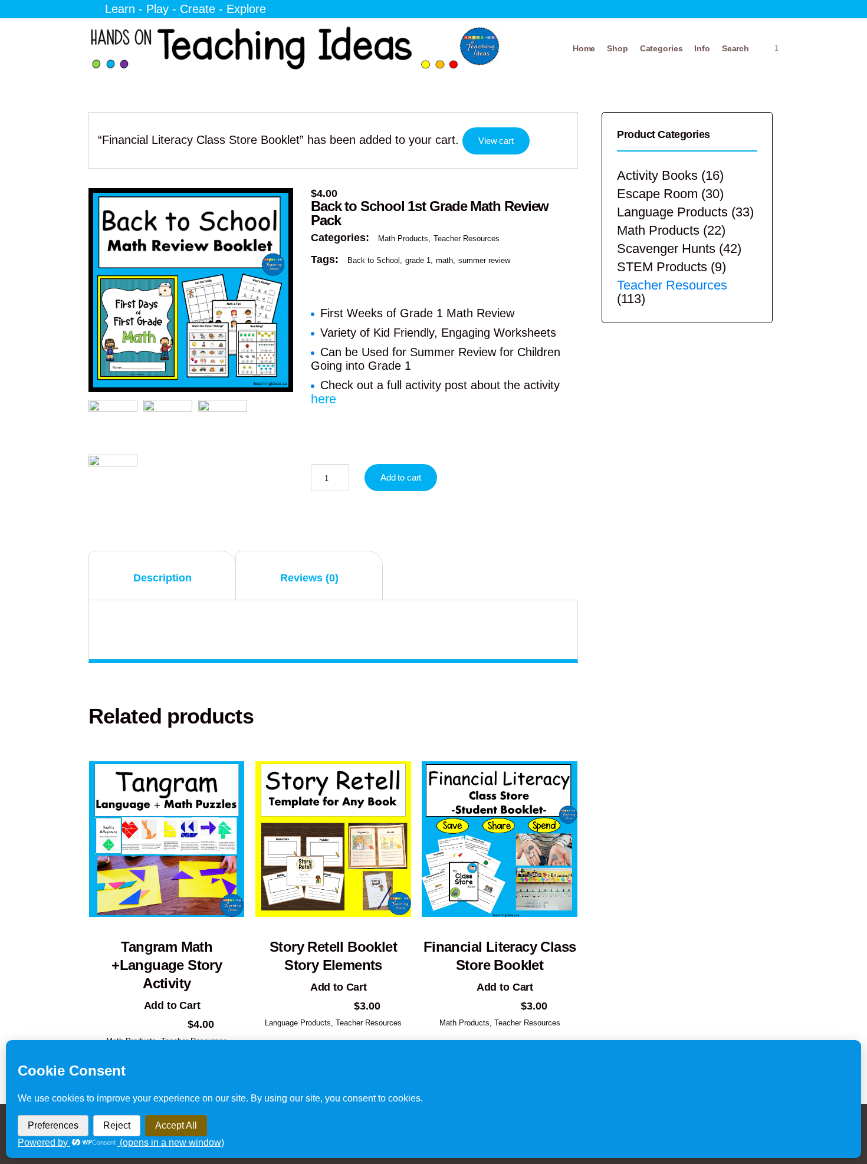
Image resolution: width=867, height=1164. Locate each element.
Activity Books (657, 175)
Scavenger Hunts (666, 248)
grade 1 (418, 260)
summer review (484, 260)
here (323, 399)
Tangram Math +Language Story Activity (166, 965)
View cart (496, 141)
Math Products (403, 238)
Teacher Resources (467, 238)
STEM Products (662, 266)
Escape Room (657, 193)
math (444, 260)
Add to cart (400, 477)
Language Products (298, 1022)
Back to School (373, 260)
